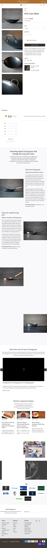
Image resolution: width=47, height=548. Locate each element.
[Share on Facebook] (25, 60)
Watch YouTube (6, 390)
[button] (10, 123)
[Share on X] (28, 60)
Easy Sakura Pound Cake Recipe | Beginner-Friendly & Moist (8, 425)
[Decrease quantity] (25, 34)
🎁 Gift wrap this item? (32, 40)
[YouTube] (44, 1)
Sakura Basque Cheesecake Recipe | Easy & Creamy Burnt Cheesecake (23, 425)
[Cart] (43, 5)
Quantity (26, 32)
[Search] (41, 5)
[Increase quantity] (30, 34)
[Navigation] (2, 5)
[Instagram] (42, 1)
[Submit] (42, 511)
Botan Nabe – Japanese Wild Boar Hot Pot (38, 424)
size (25, 26)
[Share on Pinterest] (31, 60)
